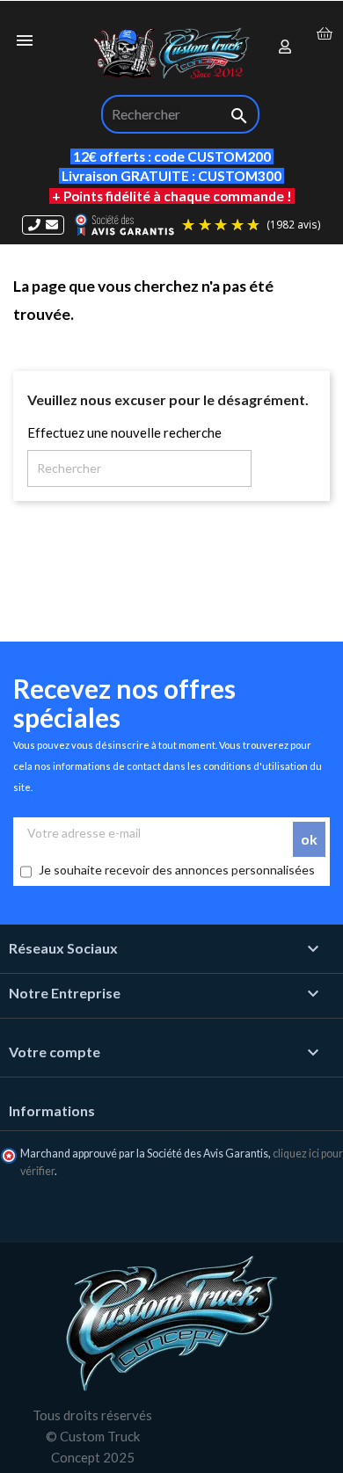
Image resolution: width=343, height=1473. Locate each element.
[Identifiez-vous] (286, 47)
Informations (52, 1110)
